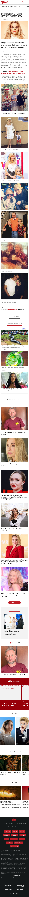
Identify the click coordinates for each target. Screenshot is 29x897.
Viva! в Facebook (12, 309)
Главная (3, 10)
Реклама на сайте (21, 823)
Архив (8, 10)
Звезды (15, 831)
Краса (22, 831)
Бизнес (22, 838)
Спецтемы (13, 838)
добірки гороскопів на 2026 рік (14, 675)
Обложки (9, 842)
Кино (6, 838)
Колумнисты (14, 846)
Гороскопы (18, 842)
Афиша (14, 782)
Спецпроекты (14, 610)
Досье (14, 713)
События (6, 835)
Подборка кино (15, 751)
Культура (14, 835)
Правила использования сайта (8, 877)
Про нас (5, 823)
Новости (7, 831)
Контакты (11, 823)
